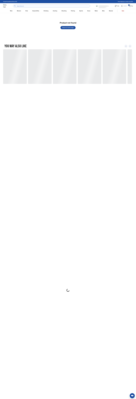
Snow (88, 11)
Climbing (46, 11)
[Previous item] (126, 46)
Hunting (55, 11)
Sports (81, 11)
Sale (123, 11)
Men (11, 11)
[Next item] (130, 46)
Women (19, 11)
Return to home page (68, 28)
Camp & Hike (35, 11)
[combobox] (51, 6)
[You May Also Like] (67, 66)
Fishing (73, 11)
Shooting (64, 11)
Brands (111, 11)
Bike (103, 11)
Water (96, 11)
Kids (26, 11)
